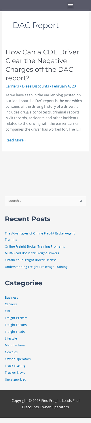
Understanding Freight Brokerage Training (36, 267)
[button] (70, 5)
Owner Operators (18, 359)
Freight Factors (16, 325)
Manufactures (15, 345)
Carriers (12, 86)
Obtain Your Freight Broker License (31, 260)
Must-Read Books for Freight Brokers (32, 253)
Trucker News (15, 372)
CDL (8, 311)
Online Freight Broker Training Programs (35, 246)
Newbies (11, 352)
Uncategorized (15, 379)
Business (11, 297)
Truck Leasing (15, 365)
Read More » (16, 140)
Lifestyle (11, 338)
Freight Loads (15, 332)
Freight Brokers (16, 318)
